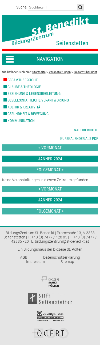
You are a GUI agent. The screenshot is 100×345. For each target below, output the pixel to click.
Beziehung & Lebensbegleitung (34, 93)
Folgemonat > (50, 169)
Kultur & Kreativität (24, 107)
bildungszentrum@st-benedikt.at (62, 241)
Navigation (50, 59)
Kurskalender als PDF (79, 138)
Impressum (35, 261)
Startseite (39, 72)
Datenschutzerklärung (61, 257)
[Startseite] (50, 33)
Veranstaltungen (60, 72)
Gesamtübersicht (85, 72)
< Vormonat (50, 147)
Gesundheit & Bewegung (28, 114)
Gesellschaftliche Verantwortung (38, 100)
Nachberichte (86, 130)
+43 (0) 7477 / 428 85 (49, 237)
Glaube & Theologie (24, 87)
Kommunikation (21, 121)
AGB (23, 257)
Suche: (22, 7)
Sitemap (67, 261)
